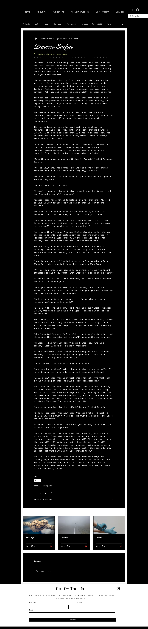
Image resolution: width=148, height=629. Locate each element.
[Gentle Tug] (38, 525)
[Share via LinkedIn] (46, 493)
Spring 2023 (71, 24)
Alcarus (99, 537)
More (109, 24)
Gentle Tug (30, 537)
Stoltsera (64, 537)
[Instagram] (117, 588)
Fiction (46, 24)
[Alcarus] (109, 525)
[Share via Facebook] (35, 493)
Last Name (79, 602)
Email (31, 610)
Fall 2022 (84, 24)
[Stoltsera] (74, 525)
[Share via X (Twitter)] (40, 493)
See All (122, 512)
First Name (32, 602)
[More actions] (112, 39)
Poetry (36, 24)
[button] (58, 12)
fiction (37, 480)
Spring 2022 (97, 24)
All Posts (26, 24)
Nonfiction (58, 24)
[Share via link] (51, 493)
